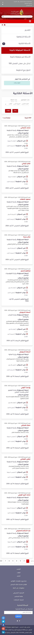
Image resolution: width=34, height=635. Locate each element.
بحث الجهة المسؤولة (14, 101)
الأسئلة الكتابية (24, 44)
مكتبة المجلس (18, 596)
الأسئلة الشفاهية (23, 37)
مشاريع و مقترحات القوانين (19, 581)
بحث (15, 111)
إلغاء (8, 111)
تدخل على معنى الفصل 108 (19, 64)
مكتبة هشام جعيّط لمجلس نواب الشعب (23, 1)
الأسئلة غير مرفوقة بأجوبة (20, 57)
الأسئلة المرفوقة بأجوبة (20, 50)
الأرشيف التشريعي (18, 593)
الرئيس (19, 569)
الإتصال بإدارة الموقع (8, 632)
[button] (17, 43)
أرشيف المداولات (28, 3)
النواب (18, 572)
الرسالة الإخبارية (22, 605)
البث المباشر (29, 5)
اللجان (18, 576)
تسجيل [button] (18, 616)
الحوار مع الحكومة (23, 70)
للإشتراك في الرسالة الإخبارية (24, 609)
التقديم (27, 30)
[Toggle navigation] (30, 21)
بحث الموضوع (25, 100)
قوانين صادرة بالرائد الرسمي (18, 584)
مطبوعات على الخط (18, 588)
